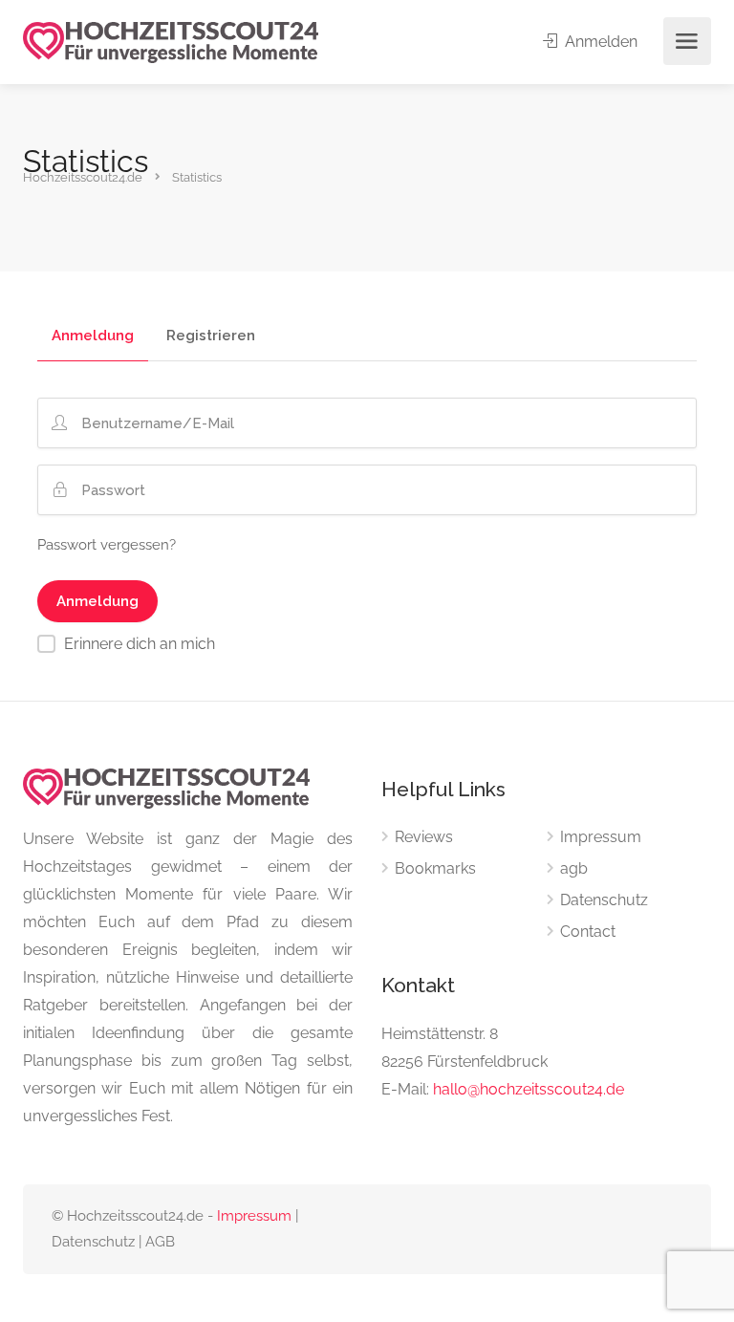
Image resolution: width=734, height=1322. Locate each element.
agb (574, 868)
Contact (587, 931)
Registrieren (210, 336)
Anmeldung (93, 336)
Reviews (424, 837)
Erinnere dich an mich (139, 644)
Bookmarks (435, 868)
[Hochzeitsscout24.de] (170, 42)
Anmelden (599, 42)
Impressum (600, 837)
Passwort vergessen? (106, 544)
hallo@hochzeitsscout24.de (528, 1089)
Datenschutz (604, 900)
